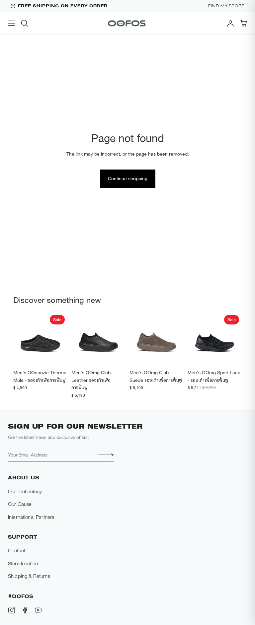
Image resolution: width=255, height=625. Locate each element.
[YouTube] (38, 610)
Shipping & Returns (29, 576)
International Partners (31, 517)
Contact (16, 550)
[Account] (230, 23)
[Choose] (57, 356)
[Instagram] (11, 610)
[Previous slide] (20, 339)
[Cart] (244, 23)
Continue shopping (127, 178)
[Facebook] (25, 610)
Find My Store (226, 6)
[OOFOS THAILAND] (127, 23)
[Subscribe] (104, 454)
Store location (23, 563)
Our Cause (20, 504)
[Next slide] (60, 339)
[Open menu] (11, 23)
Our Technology (25, 491)
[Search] (25, 23)
